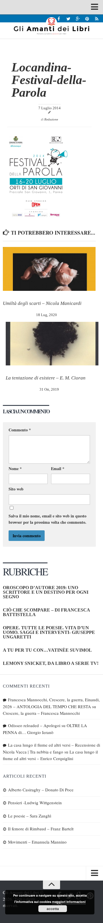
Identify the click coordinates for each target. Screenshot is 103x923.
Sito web (16, 489)
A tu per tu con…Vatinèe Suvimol (47, 650)
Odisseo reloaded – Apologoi (34, 725)
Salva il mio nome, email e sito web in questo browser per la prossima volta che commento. (47, 519)
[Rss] (96, 18)
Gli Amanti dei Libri (51, 25)
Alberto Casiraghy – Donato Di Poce (41, 789)
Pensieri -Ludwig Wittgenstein (35, 802)
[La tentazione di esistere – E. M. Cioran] (52, 344)
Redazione (51, 119)
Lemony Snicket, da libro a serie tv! (50, 663)
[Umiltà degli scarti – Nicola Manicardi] (49, 269)
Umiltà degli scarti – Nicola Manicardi (42, 303)
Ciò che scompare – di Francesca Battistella (46, 612)
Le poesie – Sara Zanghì (29, 816)
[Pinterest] (87, 18)
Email (57, 469)
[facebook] (58, 18)
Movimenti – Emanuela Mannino (37, 842)
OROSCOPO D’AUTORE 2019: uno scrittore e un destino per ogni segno (45, 592)
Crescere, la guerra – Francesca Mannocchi (41, 713)
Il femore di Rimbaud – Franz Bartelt (41, 829)
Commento (20, 430)
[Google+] (77, 18)
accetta (53, 908)
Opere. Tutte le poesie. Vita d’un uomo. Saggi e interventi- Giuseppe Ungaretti (49, 632)
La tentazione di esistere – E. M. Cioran (46, 378)
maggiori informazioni (69, 901)
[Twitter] (68, 18)
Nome (15, 469)
